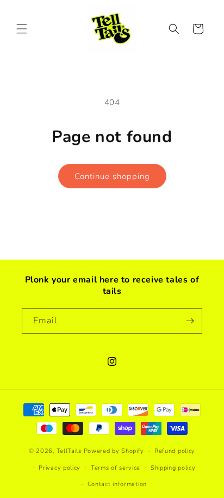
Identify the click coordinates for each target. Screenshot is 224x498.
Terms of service (115, 468)
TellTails (69, 451)
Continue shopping (112, 176)
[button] (22, 29)
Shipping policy (173, 468)
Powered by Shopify (114, 451)
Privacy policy (59, 468)
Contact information (117, 484)
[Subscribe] (190, 321)
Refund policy (174, 451)
